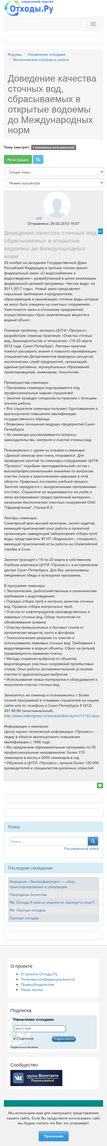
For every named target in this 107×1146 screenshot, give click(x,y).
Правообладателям (37, 984)
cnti (39, 218)
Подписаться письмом (24, 1047)
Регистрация (18, 159)
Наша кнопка (32, 989)
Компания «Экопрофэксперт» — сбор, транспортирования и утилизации (42, 884)
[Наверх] (100, 785)
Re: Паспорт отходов (27, 910)
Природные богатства (28, 894)
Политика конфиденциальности (48, 979)
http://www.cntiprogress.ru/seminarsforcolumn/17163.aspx (51, 715)
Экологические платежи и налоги (40, 59)
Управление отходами (46, 54)
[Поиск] (38, 159)
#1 (100, 231)
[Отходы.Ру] (28, 8)
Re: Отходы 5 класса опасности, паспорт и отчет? (52, 902)
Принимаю (53, 1136)
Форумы (15, 54)
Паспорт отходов (24, 917)
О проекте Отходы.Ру (39, 973)
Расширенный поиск (81, 848)
